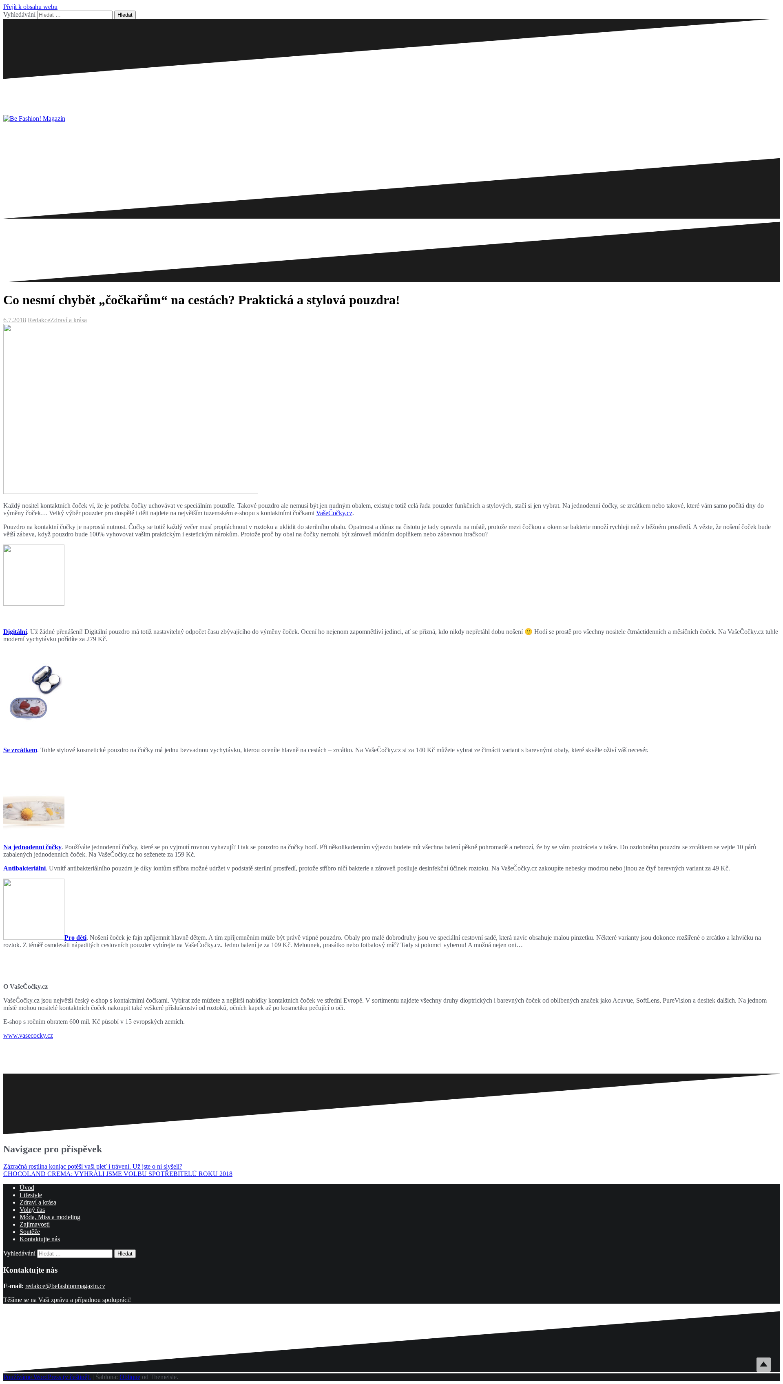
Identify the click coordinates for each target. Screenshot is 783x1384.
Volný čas (32, 1209)
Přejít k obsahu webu (30, 6)
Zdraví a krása (68, 320)
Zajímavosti (35, 1224)
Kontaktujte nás (40, 1239)
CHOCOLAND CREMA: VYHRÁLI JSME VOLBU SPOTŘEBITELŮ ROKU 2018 (117, 1173)
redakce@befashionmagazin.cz (65, 1285)
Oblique (129, 1376)
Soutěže (30, 1231)
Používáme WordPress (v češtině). (47, 1376)
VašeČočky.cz (334, 512)
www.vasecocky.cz (28, 1035)
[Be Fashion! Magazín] (34, 118)
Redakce (39, 320)
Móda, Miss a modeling (50, 1216)
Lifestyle (31, 1194)
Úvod (27, 1187)
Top (763, 1364)
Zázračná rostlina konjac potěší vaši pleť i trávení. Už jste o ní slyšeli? (92, 1166)
